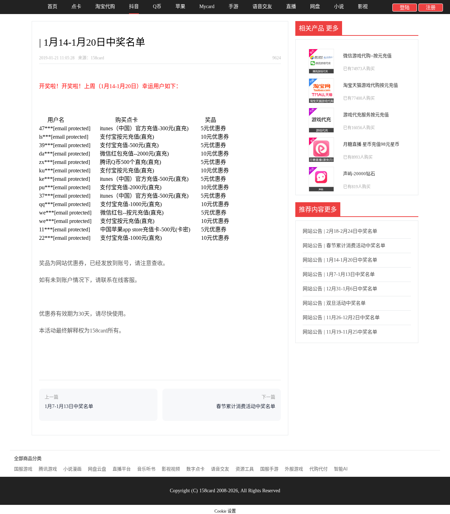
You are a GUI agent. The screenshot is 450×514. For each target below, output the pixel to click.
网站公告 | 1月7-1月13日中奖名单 (339, 274)
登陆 (405, 7)
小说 (339, 6)
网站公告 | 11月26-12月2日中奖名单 (341, 317)
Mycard (206, 6)
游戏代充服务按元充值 (366, 114)
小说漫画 (72, 469)
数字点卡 (195, 469)
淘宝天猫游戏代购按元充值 (370, 85)
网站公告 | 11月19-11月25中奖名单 (340, 332)
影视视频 (171, 469)
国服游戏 (23, 469)
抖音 (134, 6)
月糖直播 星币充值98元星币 (371, 144)
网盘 (315, 6)
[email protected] (71, 128)
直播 (291, 6)
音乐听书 (146, 469)
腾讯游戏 (48, 469)
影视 (363, 6)
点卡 (76, 6)
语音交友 (262, 6)
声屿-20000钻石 (359, 173)
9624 (276, 57)
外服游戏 (294, 469)
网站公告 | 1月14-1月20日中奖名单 (340, 260)
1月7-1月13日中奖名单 (69, 406)
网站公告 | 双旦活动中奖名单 (334, 303)
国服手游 (269, 469)
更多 (332, 28)
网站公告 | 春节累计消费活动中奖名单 (344, 245)
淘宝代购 (105, 6)
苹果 (180, 6)
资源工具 (245, 469)
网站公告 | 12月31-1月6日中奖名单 (340, 288)
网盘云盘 (97, 469)
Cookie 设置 (225, 511)
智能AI (341, 469)
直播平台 (121, 469)
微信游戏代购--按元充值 (367, 55)
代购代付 (318, 469)
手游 (233, 6)
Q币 (157, 6)
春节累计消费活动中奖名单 (245, 406)
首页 (52, 6)
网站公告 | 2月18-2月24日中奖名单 (340, 231)
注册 (431, 7)
